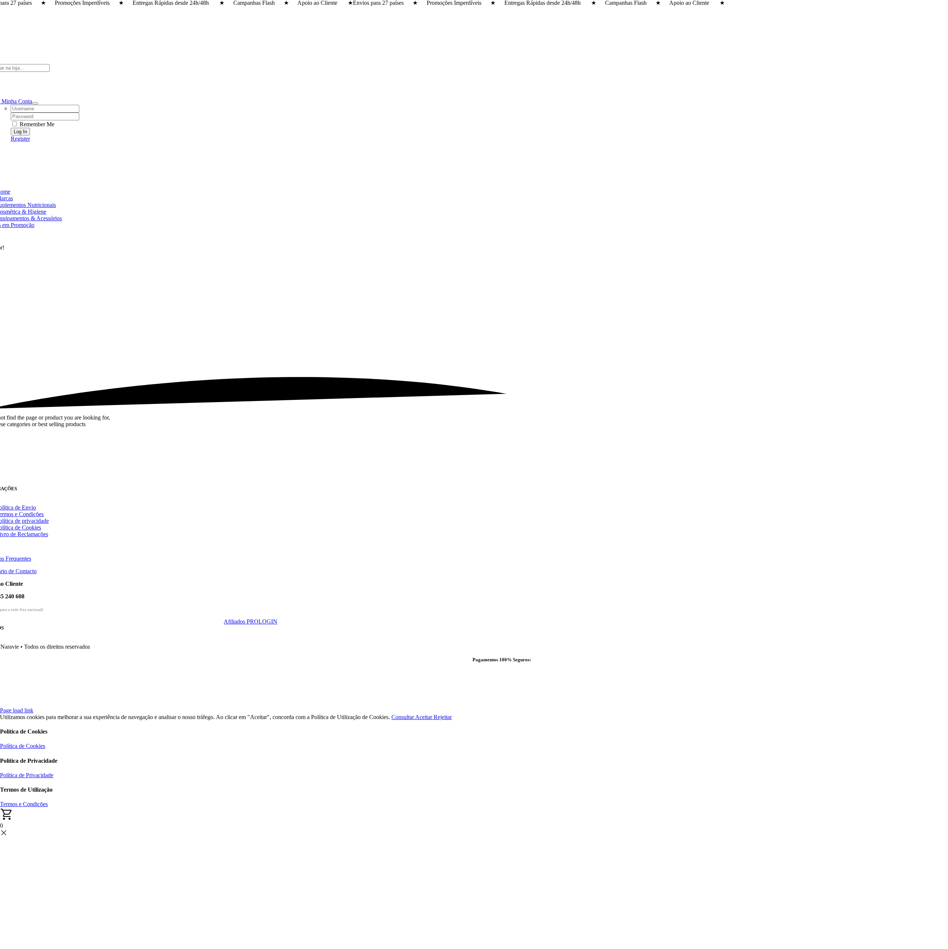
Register (20, 139)
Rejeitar (443, 717)
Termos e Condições (24, 804)
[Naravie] (251, 482)
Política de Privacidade (26, 775)
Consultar (403, 717)
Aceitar (424, 717)
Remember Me (36, 124)
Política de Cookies (22, 746)
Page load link (16, 710)
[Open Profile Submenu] (35, 103)
